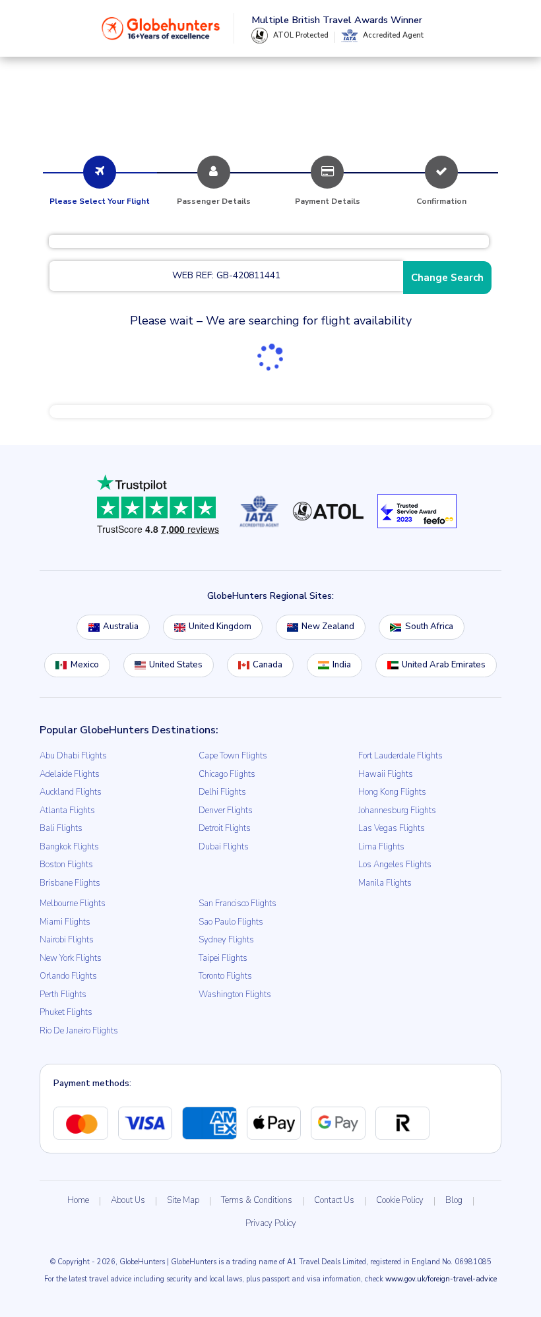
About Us (128, 1200)
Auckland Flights (71, 792)
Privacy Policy (270, 1223)
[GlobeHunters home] (161, 28)
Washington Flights (235, 994)
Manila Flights (385, 883)
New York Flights (71, 958)
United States (176, 665)
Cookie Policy (400, 1200)
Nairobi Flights (67, 940)
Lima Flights (381, 847)
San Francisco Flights (237, 903)
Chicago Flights (227, 774)
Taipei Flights (223, 958)
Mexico (85, 665)
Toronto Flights (225, 976)
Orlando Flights (68, 976)
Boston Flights (66, 865)
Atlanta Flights (67, 810)
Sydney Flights (226, 940)
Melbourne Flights (73, 903)
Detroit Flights (225, 828)
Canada (267, 665)
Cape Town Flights (233, 756)
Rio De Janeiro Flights (79, 1031)
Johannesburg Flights (397, 810)
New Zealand (328, 626)
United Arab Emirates (444, 665)
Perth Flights (63, 994)
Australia (121, 626)
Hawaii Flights (385, 774)
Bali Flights (61, 828)
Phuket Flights (66, 1012)
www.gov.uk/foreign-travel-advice (441, 1279)
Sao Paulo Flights (231, 922)
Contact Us (334, 1200)
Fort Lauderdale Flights (400, 756)
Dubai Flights (224, 847)
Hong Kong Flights (392, 792)
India (342, 665)
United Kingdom (220, 626)
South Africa (429, 626)
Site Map (183, 1200)
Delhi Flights (222, 792)
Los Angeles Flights (394, 865)
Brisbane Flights (70, 883)
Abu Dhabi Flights (73, 756)
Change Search (447, 277)
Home (78, 1200)
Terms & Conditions (256, 1200)
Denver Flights (226, 810)
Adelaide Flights (70, 774)
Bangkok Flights (69, 847)
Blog (453, 1200)
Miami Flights (65, 922)
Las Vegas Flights (391, 828)
